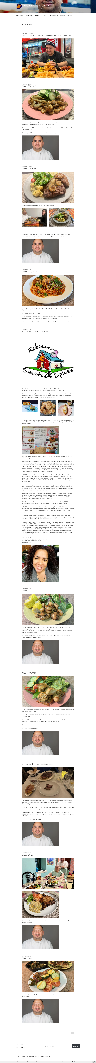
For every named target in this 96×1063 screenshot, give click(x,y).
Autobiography (29, 15)
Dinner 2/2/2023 (29, 169)
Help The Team (53, 15)
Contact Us (69, 15)
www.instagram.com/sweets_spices (31, 540)
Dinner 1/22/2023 (29, 272)
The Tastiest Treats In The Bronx (35, 331)
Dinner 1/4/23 (27, 958)
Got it (73, 1062)
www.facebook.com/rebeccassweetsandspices (34, 539)
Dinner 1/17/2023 (29, 673)
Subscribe (76, 1046)
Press (36, 15)
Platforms (44, 15)
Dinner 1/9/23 (27, 855)
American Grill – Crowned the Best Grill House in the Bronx (46, 35)
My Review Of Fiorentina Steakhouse (37, 764)
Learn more (68, 1062)
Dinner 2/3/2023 (29, 86)
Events (62, 15)
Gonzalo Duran (37, 5)
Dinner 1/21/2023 (29, 591)
